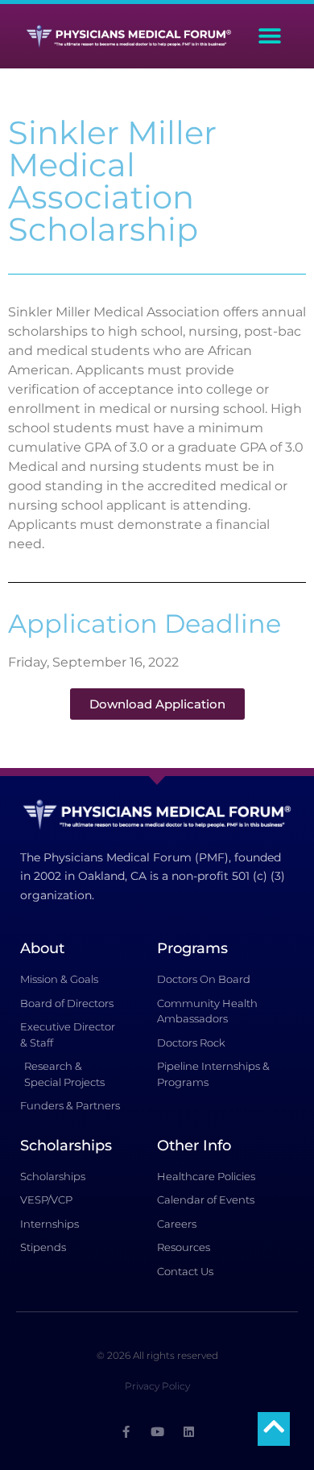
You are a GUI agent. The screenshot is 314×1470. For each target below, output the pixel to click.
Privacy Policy (157, 1386)
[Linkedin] (189, 1432)
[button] (270, 37)
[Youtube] (157, 1432)
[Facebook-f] (126, 1432)
